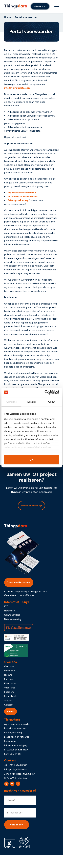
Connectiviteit (12, 614)
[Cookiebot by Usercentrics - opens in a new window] (45, 392)
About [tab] (51, 401)
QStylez (29, 595)
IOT (6, 606)
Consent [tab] (11, 401)
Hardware (9, 610)
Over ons (9, 666)
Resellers (9, 691)
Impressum (10, 741)
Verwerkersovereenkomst (23, 196)
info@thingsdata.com (17, 87)
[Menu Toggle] (56, 6)
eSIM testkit (40, 6)
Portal (10, 711)
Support (8, 700)
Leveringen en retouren (17, 736)
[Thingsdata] (16, 6)
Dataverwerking (12, 619)
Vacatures (9, 687)
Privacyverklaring (18, 200)
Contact (8, 704)
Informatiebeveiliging (15, 745)
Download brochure (18, 582)
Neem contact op (31, 505)
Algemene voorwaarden (22, 192)
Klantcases (10, 683)
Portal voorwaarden (15, 728)
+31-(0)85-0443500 (16, 765)
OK (31, 459)
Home (7, 17)
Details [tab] (31, 401)
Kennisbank (10, 696)
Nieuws (8, 674)
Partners (8, 679)
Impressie (9, 670)
